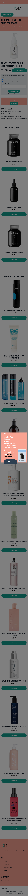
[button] (10, 463)
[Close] (2, 433)
